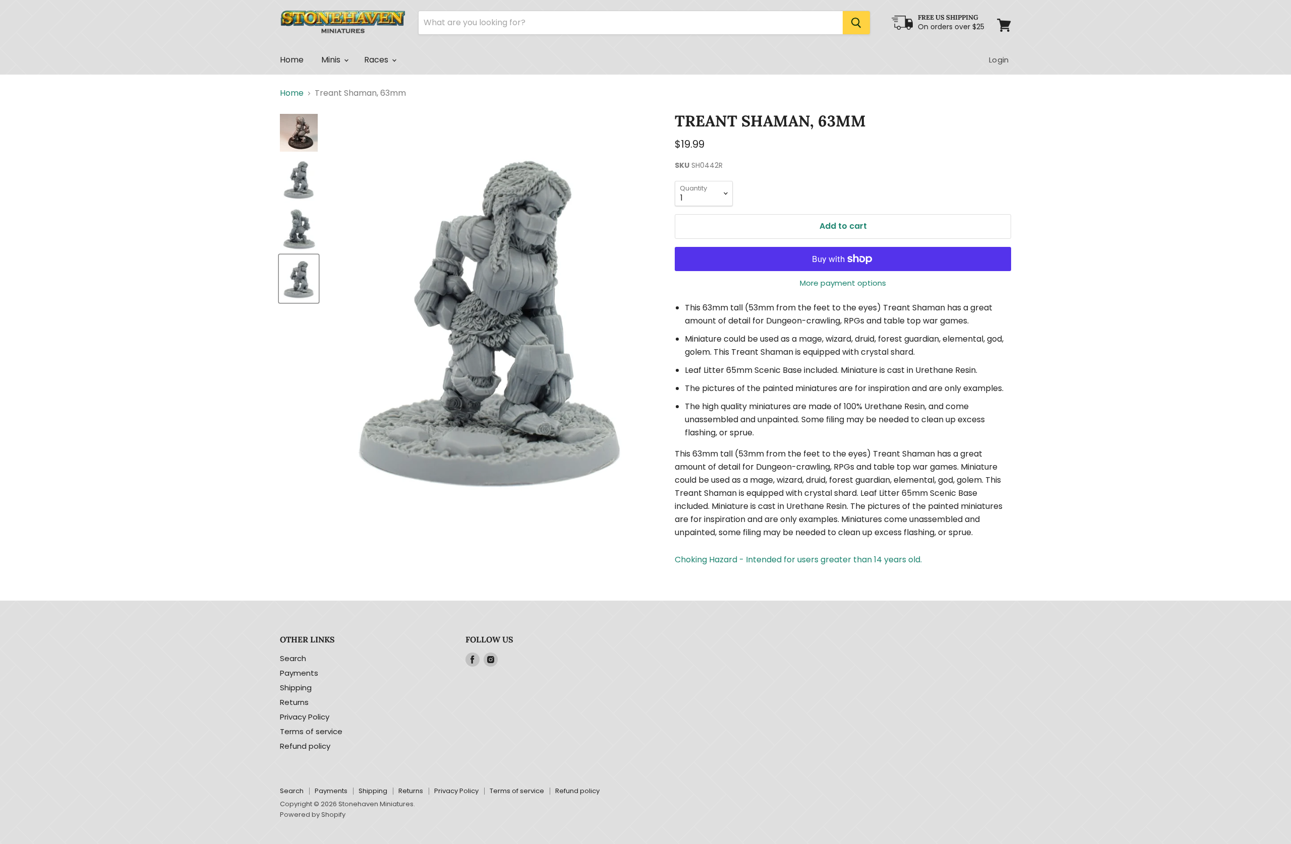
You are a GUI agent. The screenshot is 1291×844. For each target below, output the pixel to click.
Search (293, 658)
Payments (299, 673)
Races (377, 60)
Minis (332, 60)
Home (292, 60)
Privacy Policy (304, 716)
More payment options (843, 283)
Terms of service (311, 731)
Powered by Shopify (312, 814)
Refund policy (305, 746)
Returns (294, 702)
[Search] (856, 22)
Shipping (296, 687)
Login (999, 59)
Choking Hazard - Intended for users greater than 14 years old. (798, 559)
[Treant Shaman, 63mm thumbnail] (299, 133)
